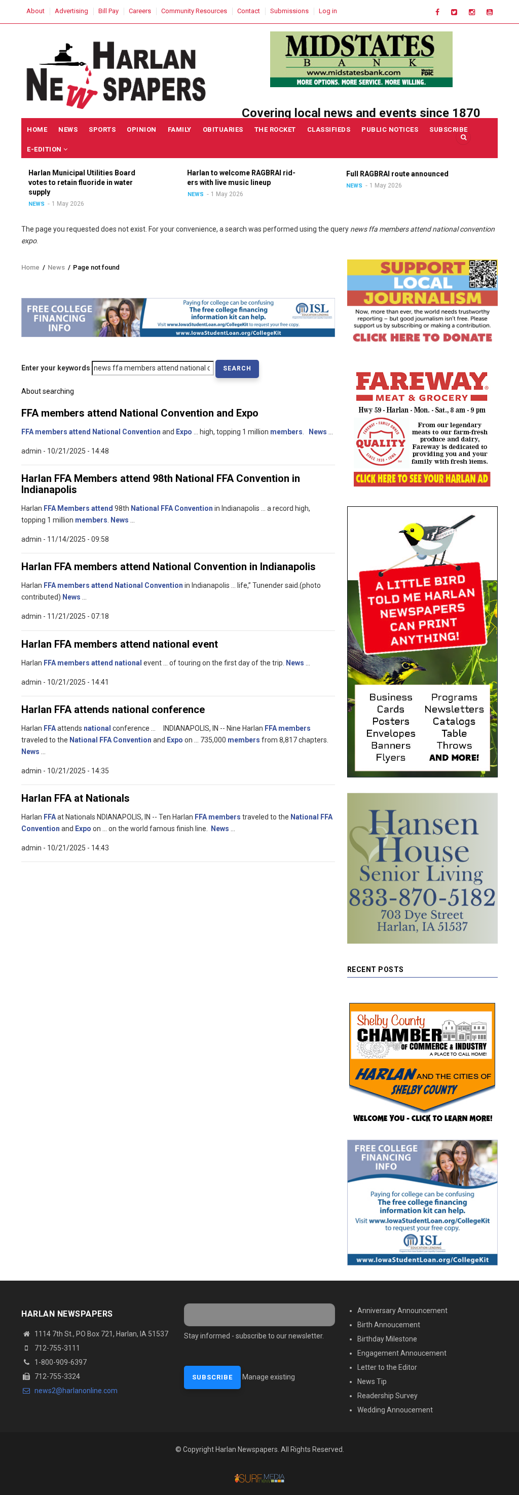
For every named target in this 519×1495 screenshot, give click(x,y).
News (68, 129)
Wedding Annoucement (395, 1410)
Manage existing (268, 1377)
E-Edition (45, 149)
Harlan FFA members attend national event (119, 644)
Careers (140, 11)
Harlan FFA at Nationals (75, 798)
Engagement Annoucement (402, 1353)
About (35, 11)
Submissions (289, 11)
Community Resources (194, 11)
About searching (47, 391)
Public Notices (389, 129)
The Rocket (275, 129)
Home (37, 129)
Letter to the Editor (387, 1367)
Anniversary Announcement (402, 1310)
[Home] (117, 73)
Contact (248, 11)
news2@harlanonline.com (75, 1391)
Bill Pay (108, 11)
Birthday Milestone (387, 1339)
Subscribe (448, 129)
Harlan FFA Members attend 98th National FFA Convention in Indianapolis (160, 484)
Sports (102, 129)
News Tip (372, 1381)
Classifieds (329, 129)
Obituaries (223, 129)
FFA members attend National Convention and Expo (139, 413)
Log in (328, 11)
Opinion (142, 129)
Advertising (71, 11)
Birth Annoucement (388, 1325)
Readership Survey (387, 1396)
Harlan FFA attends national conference (113, 709)
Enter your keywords (55, 368)
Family (180, 129)
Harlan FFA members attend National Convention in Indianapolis (168, 566)
